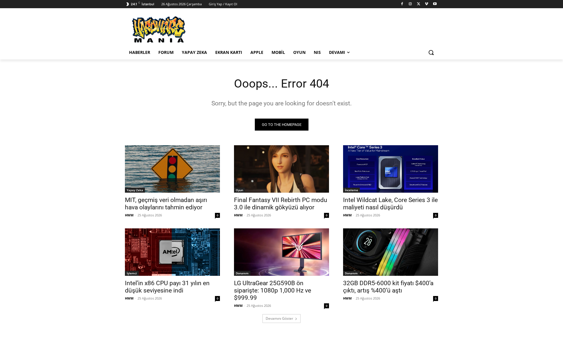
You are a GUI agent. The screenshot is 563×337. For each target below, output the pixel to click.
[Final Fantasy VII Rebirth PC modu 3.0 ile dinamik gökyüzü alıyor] (281, 169)
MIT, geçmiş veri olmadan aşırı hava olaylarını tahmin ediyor (166, 203)
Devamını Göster (279, 318)
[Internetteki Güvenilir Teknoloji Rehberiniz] (172, 29)
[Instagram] (410, 4)
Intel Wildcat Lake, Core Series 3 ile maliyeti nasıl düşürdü (390, 203)
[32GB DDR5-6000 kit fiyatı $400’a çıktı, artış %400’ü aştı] (390, 252)
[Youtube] (434, 4)
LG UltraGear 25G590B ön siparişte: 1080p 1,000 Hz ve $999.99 (272, 290)
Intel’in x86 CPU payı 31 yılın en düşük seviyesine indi (167, 287)
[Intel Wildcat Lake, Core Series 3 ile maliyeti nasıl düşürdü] (390, 169)
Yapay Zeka (135, 190)
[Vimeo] (426, 4)
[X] (418, 4)
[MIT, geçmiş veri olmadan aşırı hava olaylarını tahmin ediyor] (172, 169)
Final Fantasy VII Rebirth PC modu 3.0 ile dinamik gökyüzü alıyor (280, 203)
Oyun (239, 190)
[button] (431, 52)
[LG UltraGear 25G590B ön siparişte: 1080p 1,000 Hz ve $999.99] (281, 252)
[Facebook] (402, 4)
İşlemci (132, 273)
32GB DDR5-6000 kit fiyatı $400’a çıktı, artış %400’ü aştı (388, 287)
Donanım (242, 273)
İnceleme (351, 190)
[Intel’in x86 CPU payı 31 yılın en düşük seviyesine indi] (172, 252)
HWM (129, 215)
